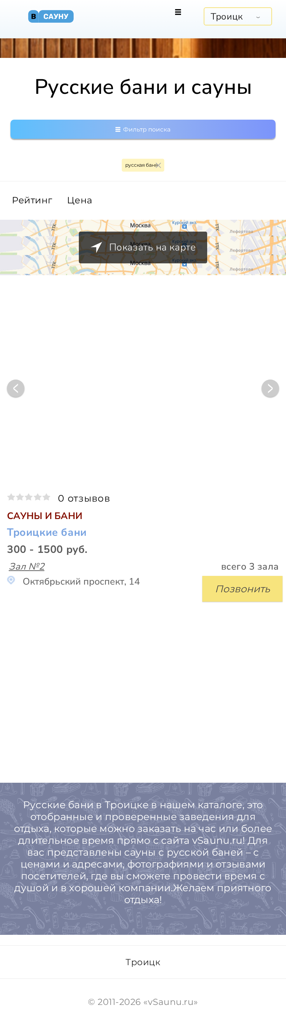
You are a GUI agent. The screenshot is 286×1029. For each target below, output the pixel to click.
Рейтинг (32, 200)
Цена (79, 200)
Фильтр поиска (146, 129)
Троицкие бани (47, 533)
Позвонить (242, 589)
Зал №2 (26, 566)
